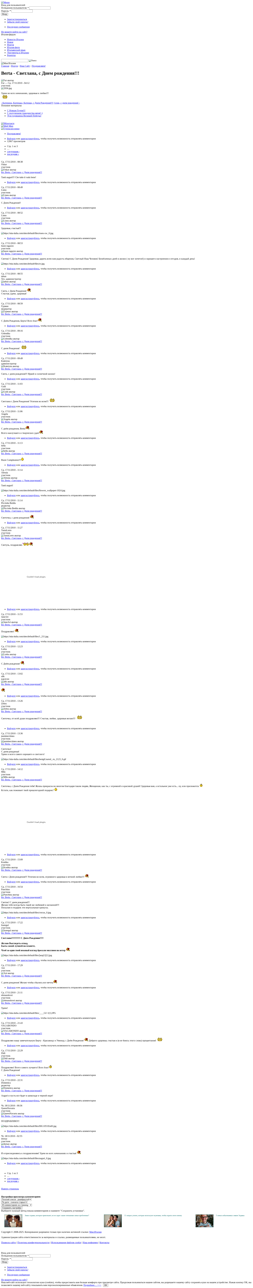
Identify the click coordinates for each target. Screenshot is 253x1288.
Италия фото (13, 47)
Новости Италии (15, 39)
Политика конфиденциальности (33, 1242)
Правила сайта (8, 1242)
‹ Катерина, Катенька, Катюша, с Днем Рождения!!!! (27, 103)
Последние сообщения (18, 27)
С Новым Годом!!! (16, 110)
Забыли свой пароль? (17, 22)
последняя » (13, 154)
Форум (10, 44)
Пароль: (6, 11)
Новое (10, 42)
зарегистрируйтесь (30, 138)
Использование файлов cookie (66, 1242)
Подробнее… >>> (92, 1285)
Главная (5, 66)
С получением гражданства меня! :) (25, 113)
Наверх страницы (10, 1189)
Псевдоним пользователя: (15, 8)
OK (105, 1285)
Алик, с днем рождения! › (67, 103)
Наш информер (90, 1242)
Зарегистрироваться (17, 19)
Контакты (104, 1242)
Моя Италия (95, 1232)
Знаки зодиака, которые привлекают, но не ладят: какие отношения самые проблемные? (57, 1215)
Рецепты (11, 55)
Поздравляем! (39, 66)
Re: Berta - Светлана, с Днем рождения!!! (21, 172)
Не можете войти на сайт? (14, 32)
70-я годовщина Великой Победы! (24, 116)
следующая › (13, 151)
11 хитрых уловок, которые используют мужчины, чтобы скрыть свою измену (153, 1215)
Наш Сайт (25, 66)
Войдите (11, 138)
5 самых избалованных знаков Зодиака (230, 1215)
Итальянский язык (16, 50)
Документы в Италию (18, 52)
